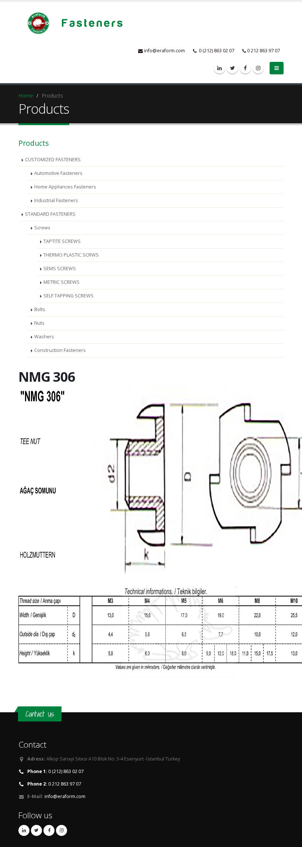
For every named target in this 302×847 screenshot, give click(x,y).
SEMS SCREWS (59, 268)
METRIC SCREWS (61, 282)
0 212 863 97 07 (54, 784)
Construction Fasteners (60, 350)
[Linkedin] (219, 68)
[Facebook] (245, 68)
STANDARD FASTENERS (50, 214)
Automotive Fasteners (58, 173)
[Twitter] (232, 68)
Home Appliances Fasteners (65, 187)
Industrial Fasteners (56, 200)
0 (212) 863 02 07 (55, 771)
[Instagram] (258, 68)
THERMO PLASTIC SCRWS (71, 255)
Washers (44, 336)
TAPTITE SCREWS (62, 241)
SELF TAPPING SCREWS (68, 296)
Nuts (39, 323)
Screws (42, 228)
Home (25, 95)
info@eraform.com (164, 50)
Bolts (39, 309)
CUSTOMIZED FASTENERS (53, 159)
